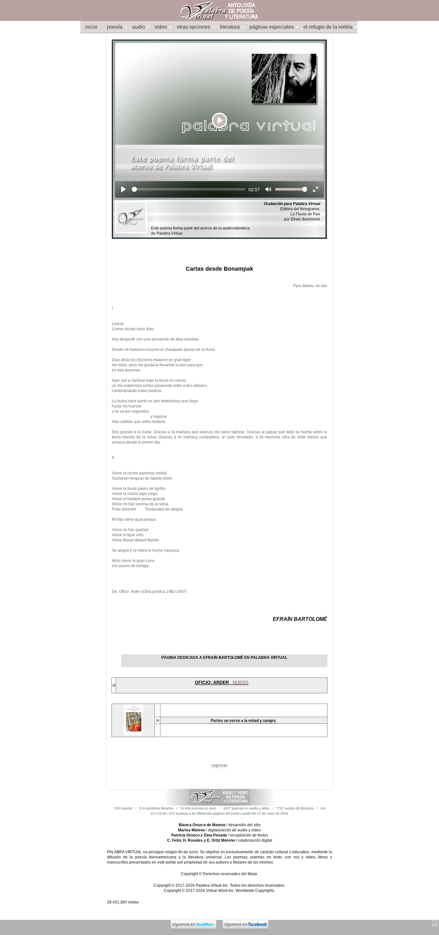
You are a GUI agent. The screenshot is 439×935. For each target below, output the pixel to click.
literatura (230, 27)
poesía (114, 27)
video (161, 27)
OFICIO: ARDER (221, 682)
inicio (91, 27)
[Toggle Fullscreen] (315, 189)
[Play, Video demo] (123, 189)
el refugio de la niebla (328, 27)
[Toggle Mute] (268, 189)
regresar (219, 765)
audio (138, 27)
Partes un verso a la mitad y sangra (244, 720)
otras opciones (193, 27)
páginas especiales (271, 27)
